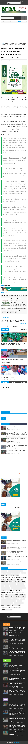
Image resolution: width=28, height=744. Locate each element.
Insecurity (22, 586)
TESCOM (10, 607)
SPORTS (18, 605)
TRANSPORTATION (4, 609)
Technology (4, 607)
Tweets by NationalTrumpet (6, 421)
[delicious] (22, 1)
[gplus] (9, 1)
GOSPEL (7, 586)
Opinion (12, 596)
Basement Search (5, 573)
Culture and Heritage (6, 577)
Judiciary (3, 588)
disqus (13, 382)
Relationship (4, 603)
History (16, 586)
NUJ (12, 594)
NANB (20, 590)
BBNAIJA (12, 573)
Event (19, 581)
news (22, 592)
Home (2, 43)
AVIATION (10, 571)
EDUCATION (9, 579)
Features (3, 583)
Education (3, 579)
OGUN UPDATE (22, 594)
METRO (2, 590)
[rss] (16, 1)
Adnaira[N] (24, 288)
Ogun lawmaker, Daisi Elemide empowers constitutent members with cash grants (17, 678)
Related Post (5, 329)
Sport (13, 605)
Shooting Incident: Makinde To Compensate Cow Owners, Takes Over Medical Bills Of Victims (17, 634)
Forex (2, 586)
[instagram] (20, 1)
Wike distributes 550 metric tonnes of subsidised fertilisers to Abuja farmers (12, 376)
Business (18, 573)
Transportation (16, 607)
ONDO (2, 596)
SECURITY (9, 605)
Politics (22, 598)
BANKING (21, 571)
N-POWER (15, 590)
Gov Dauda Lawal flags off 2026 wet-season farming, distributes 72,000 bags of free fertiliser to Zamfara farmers (13, 344)
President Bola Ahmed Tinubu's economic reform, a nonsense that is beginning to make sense (17, 726)
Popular (14, 424)
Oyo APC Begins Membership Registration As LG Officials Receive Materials (17, 641)
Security (3, 605)
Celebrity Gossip (5, 575)
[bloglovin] (13, 1)
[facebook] (5, 1)
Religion (11, 603)
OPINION (17, 596)
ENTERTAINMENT (12, 581)
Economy (18, 577)
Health (11, 586)
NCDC (13, 592)
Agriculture (7, 43)
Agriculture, (18, 60)
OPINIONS (23, 596)
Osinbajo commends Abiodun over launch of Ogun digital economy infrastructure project (17, 685)
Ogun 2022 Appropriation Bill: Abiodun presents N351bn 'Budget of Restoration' (17, 665)
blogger (5, 382)
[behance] (18, 1)
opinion (7, 596)
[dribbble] (14, 1)
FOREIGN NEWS (20, 583)
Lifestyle (13, 588)
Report (21, 603)
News (2, 594)
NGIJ (6, 594)
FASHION (23, 581)
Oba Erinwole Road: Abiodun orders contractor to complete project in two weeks (17, 672)
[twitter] (7, 1)
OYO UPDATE (3, 598)
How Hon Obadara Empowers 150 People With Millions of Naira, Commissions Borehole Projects (17, 652)
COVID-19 (12, 575)
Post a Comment (5, 387)
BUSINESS (23, 573)
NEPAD (17, 592)
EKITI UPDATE (20, 579)
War (11, 609)
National (3, 592)
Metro (13, 21)
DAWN (13, 577)
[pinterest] (11, 1)
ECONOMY (24, 577)
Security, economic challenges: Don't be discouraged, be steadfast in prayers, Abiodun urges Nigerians (17, 691)
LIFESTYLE (19, 588)
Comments (23, 424)
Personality (10, 598)
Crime (17, 575)
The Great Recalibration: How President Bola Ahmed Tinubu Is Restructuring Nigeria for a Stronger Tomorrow (15, 440)
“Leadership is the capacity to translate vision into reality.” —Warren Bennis (17, 720)
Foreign (14, 583)
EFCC (15, 579)
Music (10, 590)
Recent (5, 424)
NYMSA (16, 594)
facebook (23, 382)
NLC (9, 594)
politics (17, 598)
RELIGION (16, 603)
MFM (6, 590)
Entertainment (4, 581)
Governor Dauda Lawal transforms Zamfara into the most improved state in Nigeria (17, 733)
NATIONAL (9, 592)
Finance (8, 583)
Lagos (8, 588)
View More (25, 329)
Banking (15, 571)
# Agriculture (6, 285)
